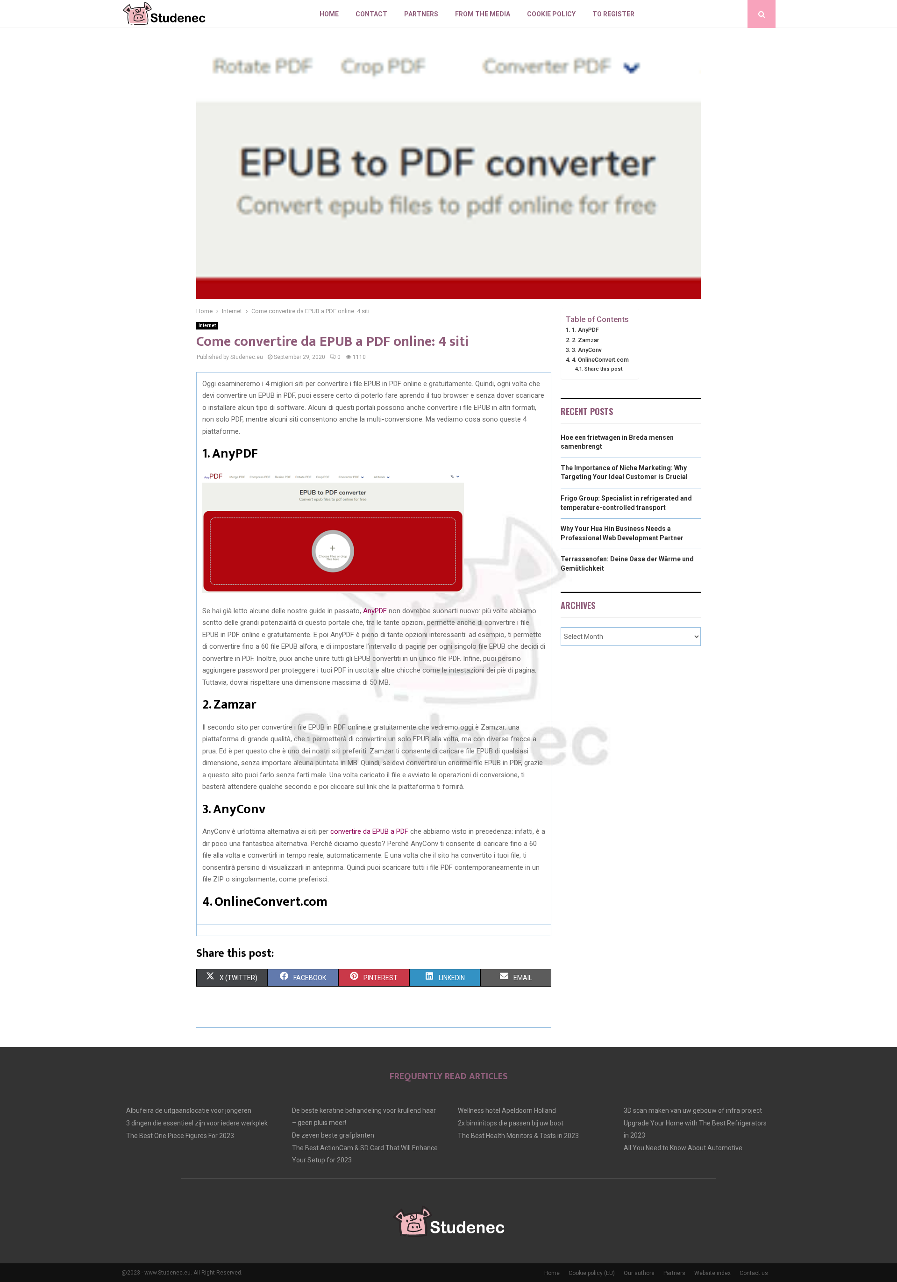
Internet (207, 325)
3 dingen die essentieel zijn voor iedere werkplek (197, 1123)
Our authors (639, 1273)
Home (329, 14)
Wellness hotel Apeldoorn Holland (507, 1110)
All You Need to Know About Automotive (683, 1148)
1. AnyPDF (585, 329)
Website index (712, 1273)
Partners (421, 14)
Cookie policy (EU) (592, 1273)
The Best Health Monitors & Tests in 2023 (518, 1135)
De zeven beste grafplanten (333, 1135)
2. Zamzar (585, 340)
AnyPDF (375, 611)
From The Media (482, 14)
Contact (371, 14)
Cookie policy (551, 14)
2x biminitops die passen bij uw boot (510, 1123)
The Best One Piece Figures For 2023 (180, 1135)
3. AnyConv (587, 349)
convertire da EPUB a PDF (369, 831)
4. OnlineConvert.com (600, 359)
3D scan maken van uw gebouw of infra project (693, 1110)
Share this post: (604, 368)
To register (613, 14)
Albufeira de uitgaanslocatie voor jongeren (188, 1110)
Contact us (754, 1273)
